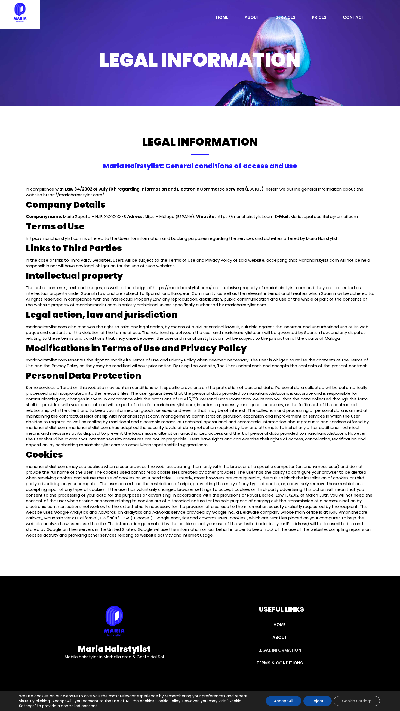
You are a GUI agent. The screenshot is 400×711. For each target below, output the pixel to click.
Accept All (283, 701)
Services (286, 18)
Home (222, 18)
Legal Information (279, 650)
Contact (353, 18)
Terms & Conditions (280, 663)
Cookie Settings (357, 701)
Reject (318, 701)
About (252, 18)
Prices (319, 18)
